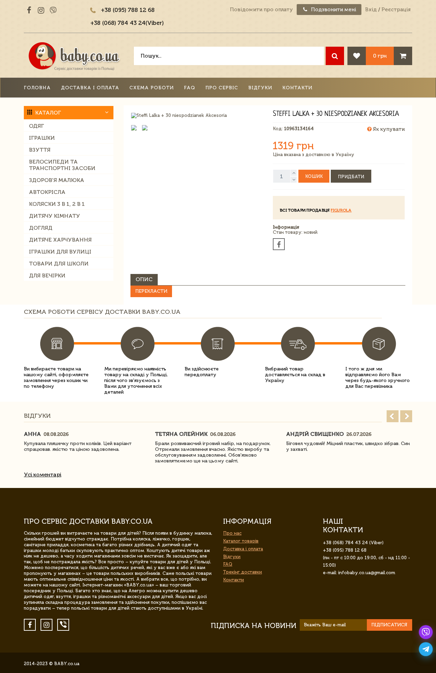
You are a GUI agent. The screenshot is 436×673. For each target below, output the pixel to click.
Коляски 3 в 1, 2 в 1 (57, 204)
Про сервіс (221, 88)
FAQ (189, 88)
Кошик (314, 176)
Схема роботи (151, 88)
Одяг (36, 126)
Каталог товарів (241, 541)
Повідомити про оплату (261, 9)
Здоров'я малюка (56, 180)
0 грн (380, 55)
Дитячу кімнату (54, 216)
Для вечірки (47, 275)
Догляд (40, 228)
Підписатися (389, 625)
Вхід (371, 9)
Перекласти (151, 291)
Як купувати (388, 129)
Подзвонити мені (333, 9)
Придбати (351, 176)
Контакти (297, 88)
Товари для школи (59, 263)
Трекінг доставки (242, 572)
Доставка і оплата (90, 88)
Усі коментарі (42, 474)
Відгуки (260, 88)
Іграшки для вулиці (60, 251)
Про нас (232, 533)
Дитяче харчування (60, 239)
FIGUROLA (341, 210)
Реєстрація (396, 9)
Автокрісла (47, 192)
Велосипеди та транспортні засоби (62, 164)
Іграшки (42, 138)
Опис (144, 279)
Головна (37, 88)
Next (406, 416)
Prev (393, 416)
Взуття (39, 150)
